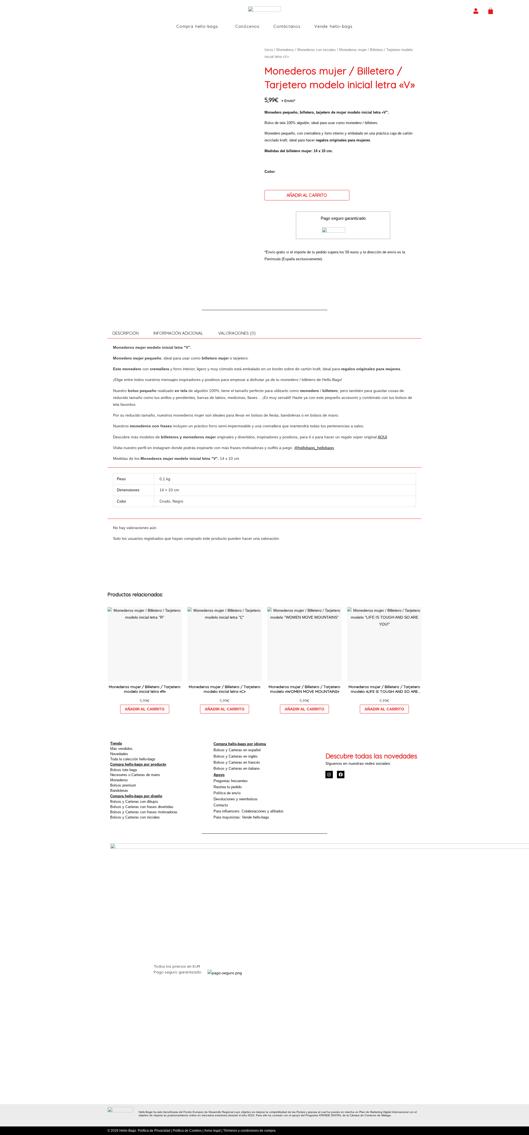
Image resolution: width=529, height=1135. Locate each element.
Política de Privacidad (154, 1131)
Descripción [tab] (125, 333)
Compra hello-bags (197, 26)
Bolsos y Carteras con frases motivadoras (143, 812)
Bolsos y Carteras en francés (237, 762)
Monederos (285, 50)
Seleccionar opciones (144, 709)
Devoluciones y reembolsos (236, 799)
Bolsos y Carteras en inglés (236, 756)
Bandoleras (119, 790)
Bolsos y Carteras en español (237, 750)
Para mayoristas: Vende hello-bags (241, 817)
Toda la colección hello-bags (132, 759)
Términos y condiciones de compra (249, 1131)
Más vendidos (121, 749)
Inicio (268, 50)
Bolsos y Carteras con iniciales (135, 817)
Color (269, 171)
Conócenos (247, 26)
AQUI (382, 437)
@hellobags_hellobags (314, 448)
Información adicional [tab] (178, 333)
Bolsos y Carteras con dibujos (134, 801)
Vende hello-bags (333, 26)
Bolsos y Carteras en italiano (237, 768)
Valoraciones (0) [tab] (237, 333)
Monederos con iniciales (316, 50)
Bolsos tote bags (123, 770)
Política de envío (227, 793)
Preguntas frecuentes (231, 781)
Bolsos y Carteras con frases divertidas (141, 807)
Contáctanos (287, 26)
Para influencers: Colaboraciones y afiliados (249, 811)
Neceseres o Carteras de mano (135, 775)
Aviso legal (212, 1131)
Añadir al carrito (306, 195)
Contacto (221, 805)
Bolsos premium (123, 785)
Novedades (119, 754)
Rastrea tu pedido (228, 787)
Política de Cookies (187, 1131)
